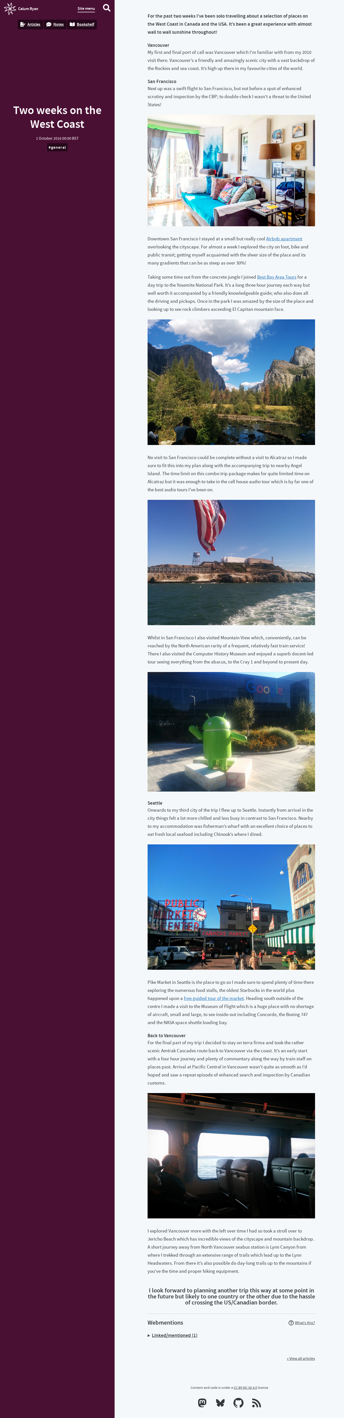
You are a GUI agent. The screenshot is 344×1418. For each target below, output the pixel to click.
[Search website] (107, 9)
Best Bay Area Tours (276, 277)
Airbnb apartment (284, 239)
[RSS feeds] (257, 1404)
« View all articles (301, 1358)
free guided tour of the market (214, 998)
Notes (58, 24)
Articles (33, 24)
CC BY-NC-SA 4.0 (245, 1387)
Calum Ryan (21, 10)
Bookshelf (85, 24)
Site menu (86, 8)
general (58, 147)
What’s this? (305, 1322)
